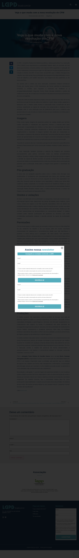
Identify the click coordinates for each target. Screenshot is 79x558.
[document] (39, 279)
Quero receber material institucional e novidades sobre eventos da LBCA (36, 268)
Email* (19, 263)
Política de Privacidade (37, 275)
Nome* (19, 258)
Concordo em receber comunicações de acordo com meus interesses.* (35, 271)
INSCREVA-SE (39, 280)
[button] (62, 247)
